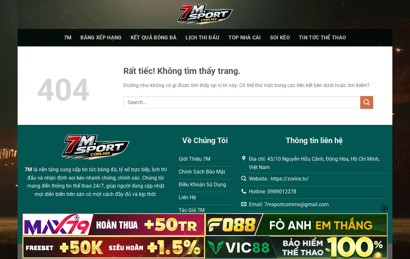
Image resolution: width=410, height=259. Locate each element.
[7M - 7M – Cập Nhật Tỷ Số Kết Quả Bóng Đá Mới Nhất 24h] (205, 14)
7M (68, 38)
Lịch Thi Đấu (202, 38)
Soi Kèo (280, 38)
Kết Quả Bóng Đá (154, 38)
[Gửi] (366, 102)
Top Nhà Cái (244, 38)
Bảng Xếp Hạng (100, 38)
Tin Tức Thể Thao (322, 38)
